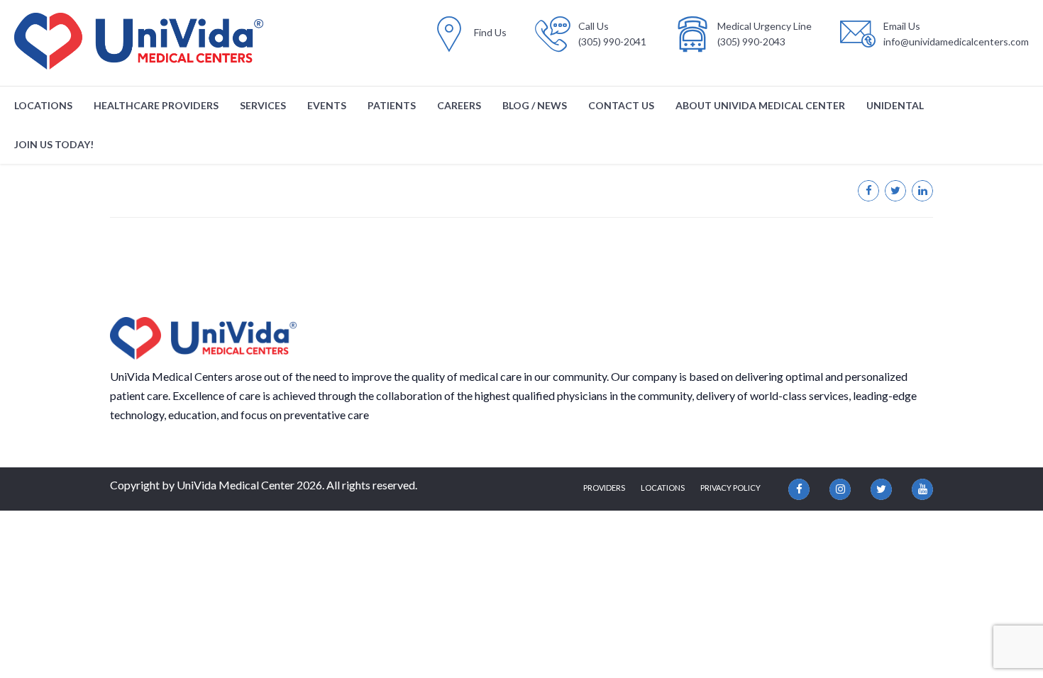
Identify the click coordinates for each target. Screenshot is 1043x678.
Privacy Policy (730, 487)
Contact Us (621, 105)
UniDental (895, 105)
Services (263, 105)
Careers (459, 105)
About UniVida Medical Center (760, 105)
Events (326, 105)
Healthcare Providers (156, 105)
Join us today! (54, 144)
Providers (604, 487)
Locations (43, 105)
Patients (392, 105)
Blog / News (534, 105)
